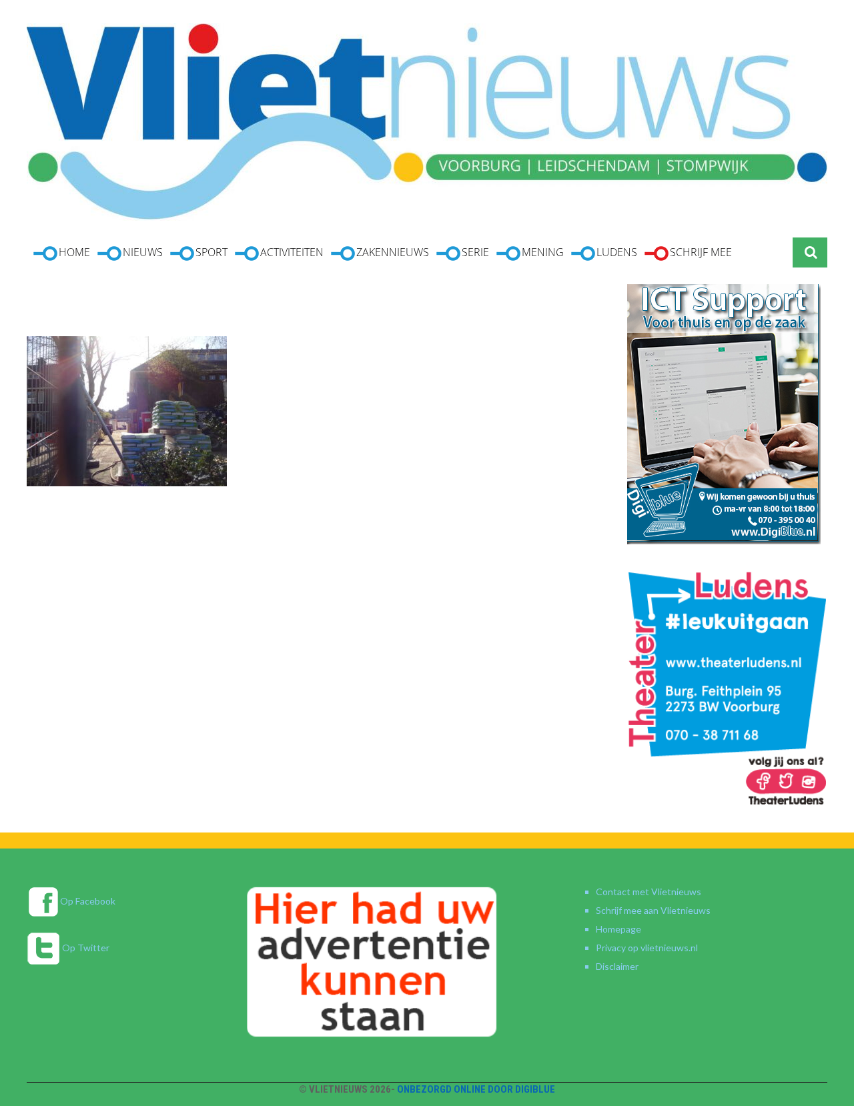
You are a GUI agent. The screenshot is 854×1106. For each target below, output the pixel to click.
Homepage (618, 929)
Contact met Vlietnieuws (648, 891)
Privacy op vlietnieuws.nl (647, 947)
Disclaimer (617, 966)
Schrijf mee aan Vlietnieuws (653, 910)
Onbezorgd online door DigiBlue (476, 1089)
